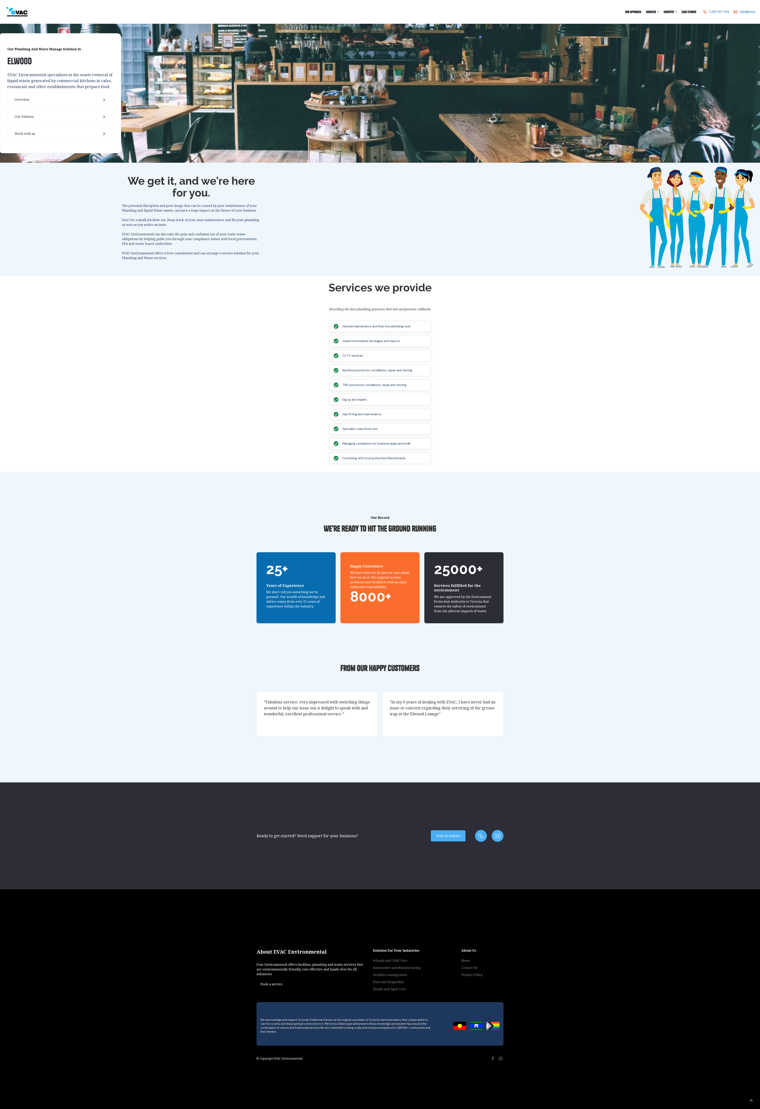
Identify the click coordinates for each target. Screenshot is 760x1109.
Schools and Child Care (390, 961)
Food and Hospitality (388, 982)
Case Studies (689, 12)
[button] (652, 12)
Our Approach (633, 12)
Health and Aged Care (389, 989)
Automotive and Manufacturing (397, 968)
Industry (669, 12)
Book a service (271, 984)
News (465, 961)
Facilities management (390, 975)
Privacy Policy (472, 975)
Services (651, 12)
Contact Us (469, 968)
